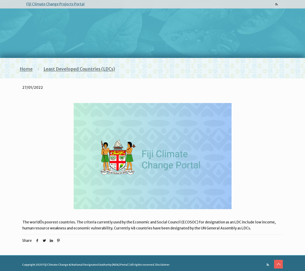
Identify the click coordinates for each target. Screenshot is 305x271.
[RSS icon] (276, 4)
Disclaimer (162, 264)
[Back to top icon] (278, 264)
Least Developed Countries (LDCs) (79, 69)
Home (26, 69)
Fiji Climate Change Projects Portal (55, 4)
